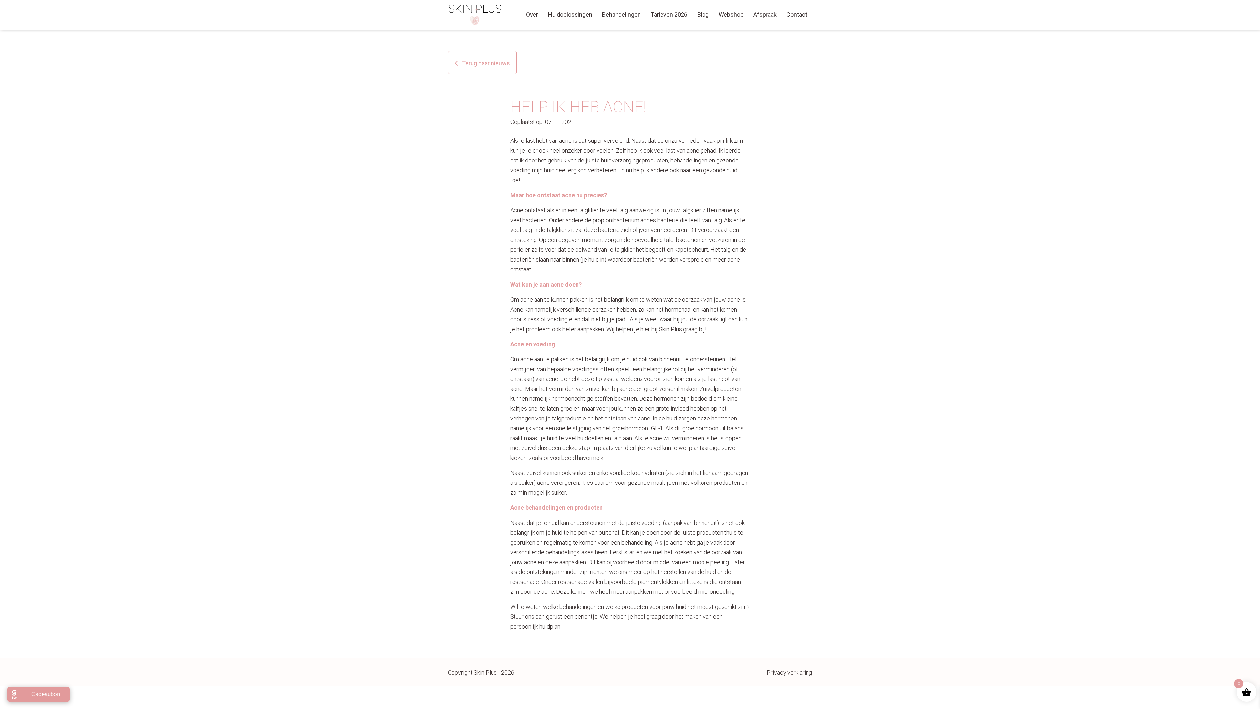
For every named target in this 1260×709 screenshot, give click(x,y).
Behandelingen (621, 14)
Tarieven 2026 (669, 14)
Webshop (731, 14)
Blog (703, 14)
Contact (797, 14)
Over (532, 14)
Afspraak (765, 14)
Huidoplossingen (570, 14)
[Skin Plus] (475, 15)
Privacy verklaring (789, 672)
